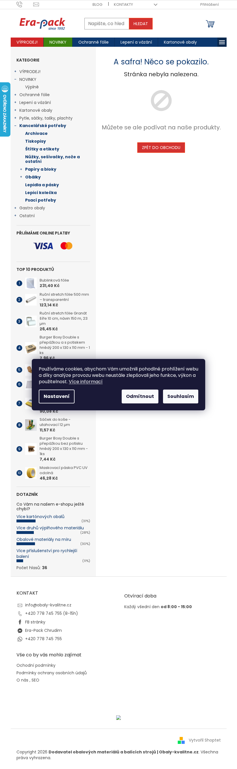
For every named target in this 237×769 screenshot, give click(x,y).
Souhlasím (180, 396)
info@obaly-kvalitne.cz (48, 605)
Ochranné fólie (34, 95)
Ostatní (27, 216)
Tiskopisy (35, 141)
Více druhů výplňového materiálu (50, 528)
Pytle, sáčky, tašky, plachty (46, 118)
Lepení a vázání (35, 102)
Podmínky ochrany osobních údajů (51, 673)
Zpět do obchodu (161, 147)
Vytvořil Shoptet (205, 740)
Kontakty (123, 4)
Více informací (86, 381)
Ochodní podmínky (35, 665)
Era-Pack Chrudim (43, 630)
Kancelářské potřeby (42, 126)
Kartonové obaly (35, 110)
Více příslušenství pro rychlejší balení (46, 553)
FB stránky (35, 622)
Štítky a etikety (42, 149)
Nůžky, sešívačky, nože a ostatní (52, 159)
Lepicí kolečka (41, 192)
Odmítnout (140, 396)
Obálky (33, 177)
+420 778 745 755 (43, 639)
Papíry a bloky (40, 169)
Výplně (32, 87)
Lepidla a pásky (42, 185)
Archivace (36, 133)
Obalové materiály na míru (43, 539)
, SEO (34, 680)
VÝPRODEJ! (29, 72)
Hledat (141, 24)
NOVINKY (27, 79)
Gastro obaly (32, 208)
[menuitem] (27, 42)
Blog (97, 4)
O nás (22, 680)
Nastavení (57, 396)
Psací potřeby (40, 200)
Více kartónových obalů (40, 517)
